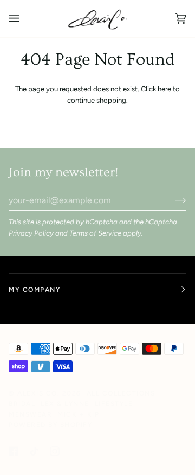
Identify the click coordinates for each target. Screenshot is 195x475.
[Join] (172, 200)
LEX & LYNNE (65, 403)
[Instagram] (55, 451)
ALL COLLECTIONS (121, 393)
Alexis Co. (38, 393)
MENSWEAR (30, 414)
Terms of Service (95, 233)
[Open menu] (25, 18)
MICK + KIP (78, 414)
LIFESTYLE (114, 403)
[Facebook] (13, 451)
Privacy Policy (31, 233)
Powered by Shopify (50, 425)
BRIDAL (22, 403)
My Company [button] (35, 289)
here (164, 89)
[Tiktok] (34, 451)
